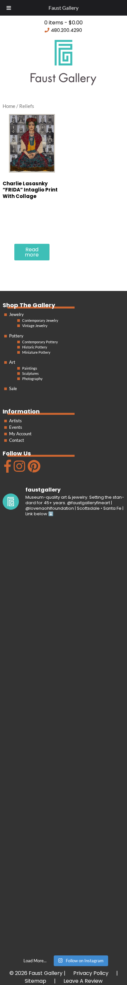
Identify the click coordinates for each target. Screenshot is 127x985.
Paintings (29, 368)
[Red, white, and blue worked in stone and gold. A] (63, 701)
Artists (15, 420)
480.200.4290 (66, 30)
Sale (13, 388)
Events (15, 427)
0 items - (63, 22)
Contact (16, 440)
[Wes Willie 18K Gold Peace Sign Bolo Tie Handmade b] (63, 559)
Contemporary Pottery (40, 342)
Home (9, 106)
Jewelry (16, 314)
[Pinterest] (33, 469)
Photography (32, 378)
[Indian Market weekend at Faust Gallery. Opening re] (63, 630)
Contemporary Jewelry (40, 320)
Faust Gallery (63, 8)
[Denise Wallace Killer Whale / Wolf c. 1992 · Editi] (63, 844)
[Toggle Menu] (9, 8)
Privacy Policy (90, 973)
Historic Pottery (34, 347)
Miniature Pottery (36, 352)
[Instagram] (18, 469)
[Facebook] (7, 469)
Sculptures (30, 373)
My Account (20, 433)
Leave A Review (83, 981)
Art (12, 362)
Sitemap (35, 981)
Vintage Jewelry (35, 325)
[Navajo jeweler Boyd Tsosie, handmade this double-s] (63, 916)
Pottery (16, 335)
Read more (32, 252)
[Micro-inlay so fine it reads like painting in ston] (63, 773)
